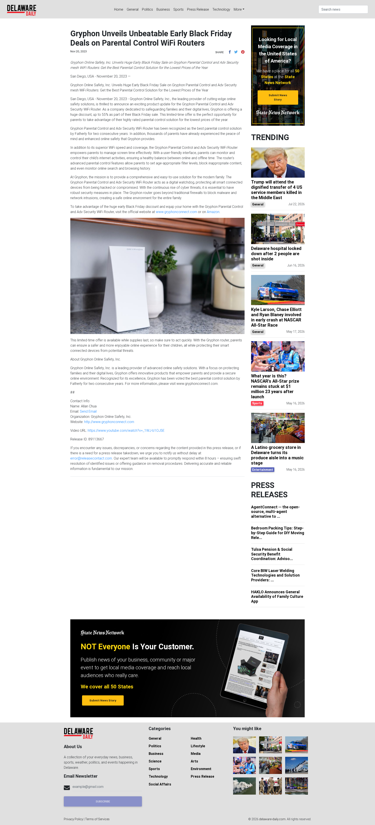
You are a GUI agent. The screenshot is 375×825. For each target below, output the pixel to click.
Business (163, 9)
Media (196, 753)
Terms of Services (97, 819)
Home (118, 9)
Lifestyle (198, 746)
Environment (201, 769)
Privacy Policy (73, 819)
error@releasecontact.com (91, 458)
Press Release (198, 9)
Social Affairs (160, 784)
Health (196, 738)
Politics (147, 9)
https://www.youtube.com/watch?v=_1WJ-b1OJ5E (126, 430)
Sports (178, 9)
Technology (221, 9)
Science (155, 761)
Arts (194, 761)
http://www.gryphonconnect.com (109, 422)
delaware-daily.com (272, 819)
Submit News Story (278, 97)
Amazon (213, 212)
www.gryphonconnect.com (176, 212)
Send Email (88, 411)
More (238, 9)
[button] (230, 52)
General (132, 9)
